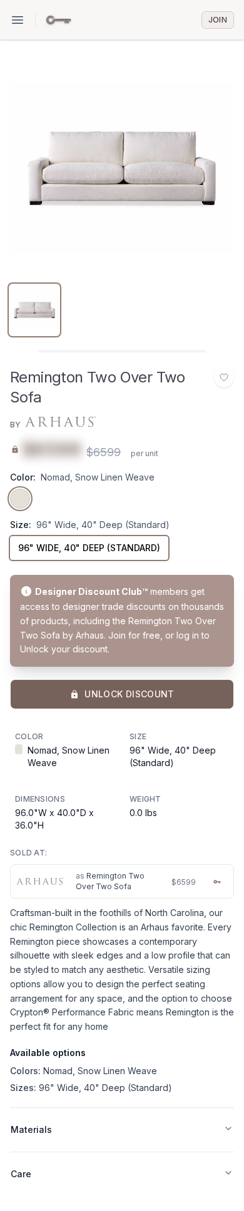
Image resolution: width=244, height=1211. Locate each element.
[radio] (20, 498)
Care (21, 1174)
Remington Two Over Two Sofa (110, 881)
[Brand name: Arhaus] (59, 422)
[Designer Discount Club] (58, 20)
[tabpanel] (122, 168)
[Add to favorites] (224, 377)
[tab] (34, 310)
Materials (31, 1129)
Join (217, 19)
